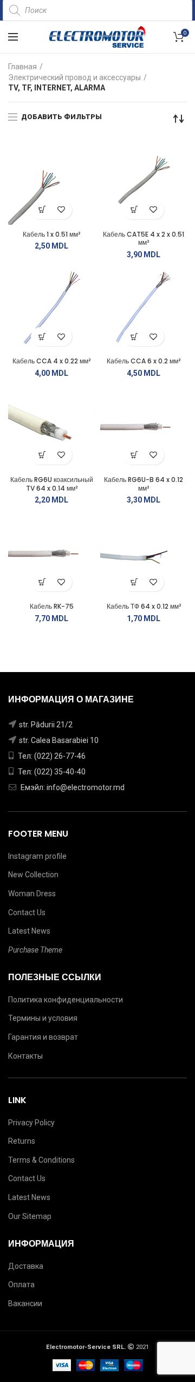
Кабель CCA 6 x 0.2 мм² (143, 361)
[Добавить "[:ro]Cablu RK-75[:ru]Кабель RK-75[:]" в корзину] (41, 581)
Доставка (25, 1266)
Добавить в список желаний (60, 209)
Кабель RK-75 (52, 606)
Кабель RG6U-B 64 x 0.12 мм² (143, 483)
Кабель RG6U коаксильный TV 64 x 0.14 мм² (51, 483)
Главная (22, 66)
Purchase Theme (35, 950)
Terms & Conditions (41, 1160)
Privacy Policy (31, 1122)
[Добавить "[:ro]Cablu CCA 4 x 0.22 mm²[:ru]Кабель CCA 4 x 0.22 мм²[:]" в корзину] (41, 336)
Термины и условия (42, 1018)
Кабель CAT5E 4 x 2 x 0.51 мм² (143, 238)
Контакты (25, 1056)
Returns (21, 1141)
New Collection (33, 874)
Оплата (21, 1284)
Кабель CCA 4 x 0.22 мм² (51, 361)
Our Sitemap (29, 1216)
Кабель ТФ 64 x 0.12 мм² (144, 606)
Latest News (29, 931)
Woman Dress (32, 893)
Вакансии (25, 1303)
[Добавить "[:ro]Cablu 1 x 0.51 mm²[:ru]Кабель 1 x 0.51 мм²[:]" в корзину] (41, 209)
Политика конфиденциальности (65, 999)
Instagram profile (37, 856)
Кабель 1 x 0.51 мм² (51, 234)
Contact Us (27, 912)
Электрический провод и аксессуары (74, 77)
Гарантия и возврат (43, 1037)
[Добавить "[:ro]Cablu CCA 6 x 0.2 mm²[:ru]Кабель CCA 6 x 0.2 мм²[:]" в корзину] (134, 336)
